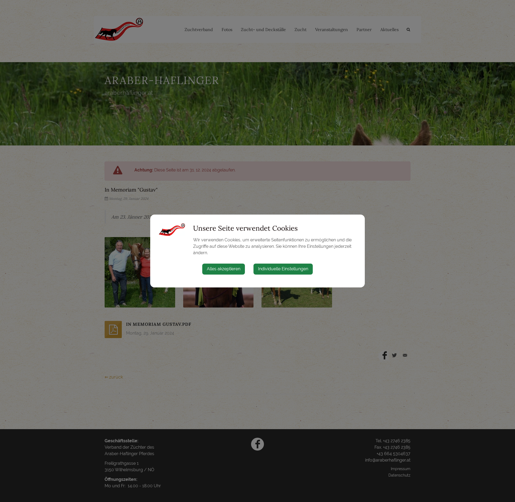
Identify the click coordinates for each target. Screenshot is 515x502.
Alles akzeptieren (223, 268)
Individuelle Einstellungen (283, 268)
